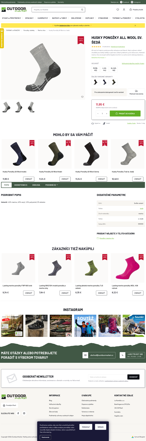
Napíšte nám (118, 416)
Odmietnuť (86, 427)
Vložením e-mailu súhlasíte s (108, 381)
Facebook (126, 2)
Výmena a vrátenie (88, 412)
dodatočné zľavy (64, 25)
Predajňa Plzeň (11, 405)
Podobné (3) (50, 185)
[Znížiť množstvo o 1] (98, 113)
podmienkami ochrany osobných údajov (116, 381)
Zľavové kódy (53, 412)
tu (50, 432)
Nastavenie (45, 437)
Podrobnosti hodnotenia (118, 47)
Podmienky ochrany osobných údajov (30, 2)
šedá (141, 208)
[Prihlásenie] (124, 9)
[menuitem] (12, 18)
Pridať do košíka (127, 113)
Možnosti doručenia (136, 94)
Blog (50, 400)
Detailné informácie (97, 57)
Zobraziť (28, 179)
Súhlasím (101, 427)
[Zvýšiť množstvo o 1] (107, 113)
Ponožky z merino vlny (107, 238)
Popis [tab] (6, 185)
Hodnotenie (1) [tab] (20, 185)
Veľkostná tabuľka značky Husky (133, 63)
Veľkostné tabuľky (55, 404)
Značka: (131, 123)
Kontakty (61, 2)
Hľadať (82, 9)
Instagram (137, 2)
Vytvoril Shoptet (139, 437)
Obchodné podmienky (8, 2)
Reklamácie (85, 408)
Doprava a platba (50, 2)
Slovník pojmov (54, 408)
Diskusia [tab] (36, 185)
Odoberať (133, 377)
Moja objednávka (87, 415)
